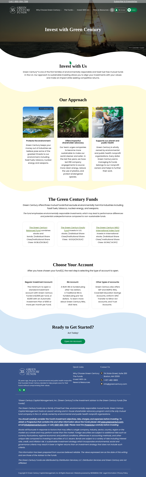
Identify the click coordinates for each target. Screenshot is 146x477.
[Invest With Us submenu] (89, 9)
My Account (122, 10)
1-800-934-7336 (60, 425)
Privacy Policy (123, 473)
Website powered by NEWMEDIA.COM (88, 473)
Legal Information (109, 473)
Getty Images (104, 108)
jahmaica (46, 108)
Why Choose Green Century (86, 373)
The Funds (78, 376)
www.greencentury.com (112, 422)
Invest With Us (79, 379)
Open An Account (73, 341)
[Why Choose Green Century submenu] (60, 9)
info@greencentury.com (35, 425)
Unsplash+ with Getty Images (114, 108)
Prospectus (89, 425)
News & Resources (81, 382)
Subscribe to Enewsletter (125, 1)
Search (112, 10)
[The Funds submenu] (73, 9)
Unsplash (142, 47)
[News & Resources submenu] (109, 9)
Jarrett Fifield (135, 47)
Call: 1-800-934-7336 (18, 1)
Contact (133, 10)
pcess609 (80, 108)
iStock (51, 108)
